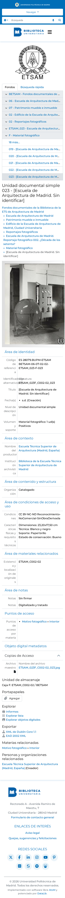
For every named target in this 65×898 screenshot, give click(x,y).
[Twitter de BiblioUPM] (10, 857)
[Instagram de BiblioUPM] (36, 857)
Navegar (31, 12)
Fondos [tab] (10, 87)
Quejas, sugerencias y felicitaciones (32, 838)
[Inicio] (29, 32)
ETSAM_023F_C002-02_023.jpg (39, 667)
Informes (12, 711)
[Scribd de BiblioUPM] (28, 866)
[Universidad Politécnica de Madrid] (32, 5)
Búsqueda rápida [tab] (32, 87)
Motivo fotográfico (34, 621)
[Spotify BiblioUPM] (36, 866)
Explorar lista (15, 715)
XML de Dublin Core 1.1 (21, 731)
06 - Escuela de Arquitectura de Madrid (35, 101)
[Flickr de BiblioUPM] (19, 866)
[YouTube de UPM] (45, 857)
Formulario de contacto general (32, 817)
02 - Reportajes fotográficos (27, 121)
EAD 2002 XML (16, 735)
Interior (54, 621)
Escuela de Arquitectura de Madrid (29, 215)
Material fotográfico (19, 248)
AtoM (52, 889)
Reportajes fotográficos (22, 231)
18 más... (14, 142)
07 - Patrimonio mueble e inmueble (33, 107)
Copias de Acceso (19, 656)
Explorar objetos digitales (23, 719)
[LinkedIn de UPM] (28, 857)
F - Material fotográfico (24, 135)
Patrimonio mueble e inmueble (27, 219)
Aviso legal (32, 832)
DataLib (42, 893)
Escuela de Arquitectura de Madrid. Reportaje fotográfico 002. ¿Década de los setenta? (31, 240)
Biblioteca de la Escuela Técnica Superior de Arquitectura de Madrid (40, 465)
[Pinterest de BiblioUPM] (54, 857)
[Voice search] (53, 20)
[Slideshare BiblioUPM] (45, 866)
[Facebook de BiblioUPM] (19, 857)
